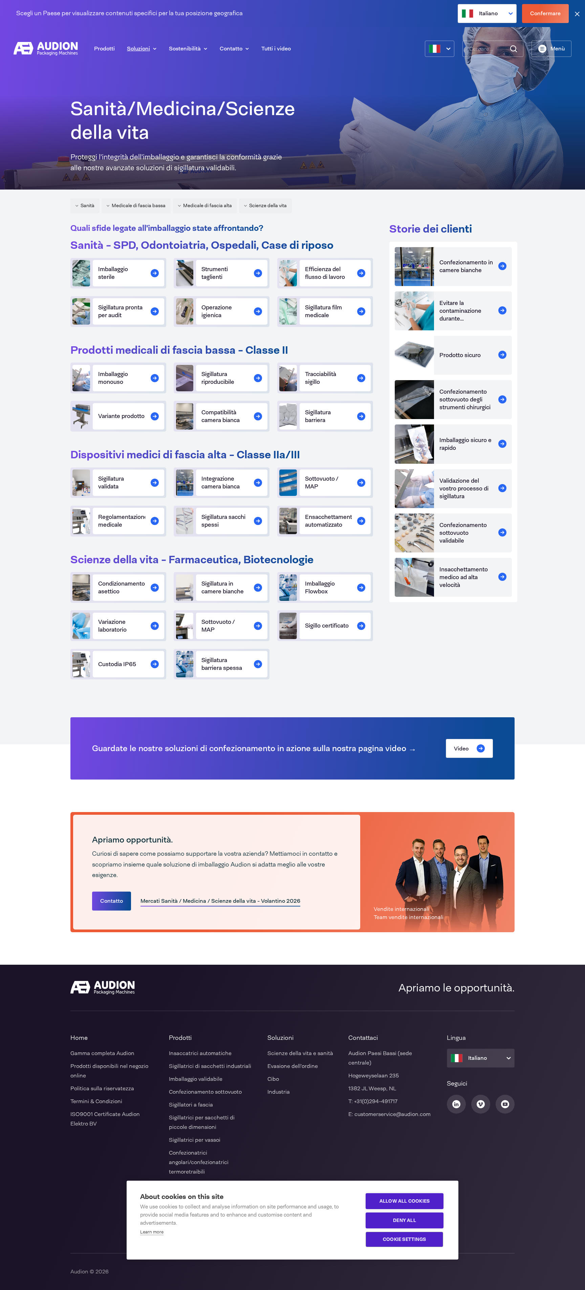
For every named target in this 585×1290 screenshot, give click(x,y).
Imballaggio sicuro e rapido (465, 444)
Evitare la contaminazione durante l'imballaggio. (460, 314)
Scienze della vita (268, 205)
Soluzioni (138, 48)
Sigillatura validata (111, 482)
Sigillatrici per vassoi (194, 1139)
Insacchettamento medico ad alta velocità (463, 577)
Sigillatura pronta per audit (120, 311)
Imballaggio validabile (195, 1079)
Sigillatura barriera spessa (221, 664)
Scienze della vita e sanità (300, 1053)
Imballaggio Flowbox (320, 587)
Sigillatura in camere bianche (222, 587)
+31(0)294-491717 (375, 1101)
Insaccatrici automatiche (200, 1053)
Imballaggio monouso (113, 378)
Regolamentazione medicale (123, 520)
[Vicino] (577, 14)
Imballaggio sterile (113, 273)
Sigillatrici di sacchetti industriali (210, 1066)
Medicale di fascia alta (207, 205)
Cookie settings (404, 1239)
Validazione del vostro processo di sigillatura (464, 488)
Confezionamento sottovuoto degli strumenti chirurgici (465, 399)
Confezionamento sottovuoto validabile (463, 532)
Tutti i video (276, 48)
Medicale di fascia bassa (139, 205)
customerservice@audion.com (392, 1114)
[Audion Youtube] (505, 1104)
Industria (278, 1091)
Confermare (545, 13)
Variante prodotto (121, 416)
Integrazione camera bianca (220, 482)
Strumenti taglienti (214, 273)
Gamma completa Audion (102, 1053)
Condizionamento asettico (121, 587)
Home (79, 1038)
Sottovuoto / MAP (321, 482)
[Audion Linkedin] (456, 1104)
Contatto (231, 48)
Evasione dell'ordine (292, 1066)
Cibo (273, 1079)
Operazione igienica (216, 311)
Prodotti (104, 48)
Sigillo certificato (327, 625)
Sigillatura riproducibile (217, 378)
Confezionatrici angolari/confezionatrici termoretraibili (199, 1162)
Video (461, 748)
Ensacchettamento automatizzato (330, 520)
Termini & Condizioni (96, 1101)
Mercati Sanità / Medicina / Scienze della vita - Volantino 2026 (220, 900)
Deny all (404, 1220)
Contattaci (363, 1038)
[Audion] (46, 49)
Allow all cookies (405, 1201)
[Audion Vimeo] (480, 1104)
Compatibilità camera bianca (220, 416)
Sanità (87, 205)
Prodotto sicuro (460, 355)
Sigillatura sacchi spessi (223, 520)
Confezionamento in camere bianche (466, 266)
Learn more (152, 1232)
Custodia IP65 (117, 664)
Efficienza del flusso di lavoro (325, 273)
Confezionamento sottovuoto (205, 1091)
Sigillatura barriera (318, 416)
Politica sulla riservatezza (102, 1088)
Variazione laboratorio (112, 625)
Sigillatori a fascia (191, 1104)
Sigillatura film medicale (323, 311)
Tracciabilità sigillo (320, 378)
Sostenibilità (185, 48)
